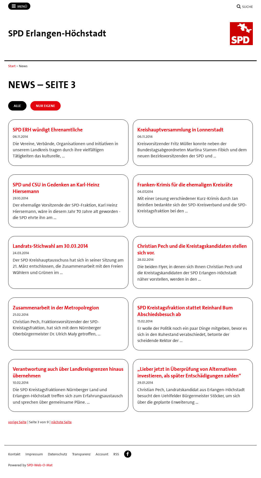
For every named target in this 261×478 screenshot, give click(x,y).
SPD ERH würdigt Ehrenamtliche (48, 129)
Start (12, 66)
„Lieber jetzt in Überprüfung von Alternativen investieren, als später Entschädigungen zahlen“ (189, 372)
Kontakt (14, 454)
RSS (116, 454)
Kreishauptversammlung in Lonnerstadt (180, 129)
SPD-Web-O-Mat (40, 465)
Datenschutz (57, 454)
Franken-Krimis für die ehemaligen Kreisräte (184, 184)
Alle (17, 105)
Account (102, 454)
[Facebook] (127, 454)
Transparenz (81, 454)
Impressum (34, 454)
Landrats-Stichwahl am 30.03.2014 (50, 246)
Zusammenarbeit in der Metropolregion (56, 307)
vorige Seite (17, 422)
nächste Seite (61, 422)
